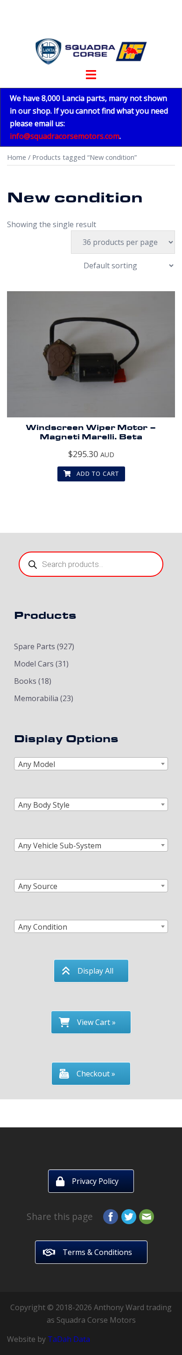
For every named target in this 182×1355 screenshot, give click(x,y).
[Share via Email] (146, 1216)
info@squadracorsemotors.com (64, 136)
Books (25, 681)
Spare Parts (34, 646)
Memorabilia (36, 698)
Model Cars (34, 664)
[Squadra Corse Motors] (91, 36)
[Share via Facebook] (110, 1216)
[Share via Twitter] (128, 1216)
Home (16, 157)
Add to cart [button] (97, 473)
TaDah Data (69, 1339)
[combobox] (91, 763)
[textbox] (91, 764)
